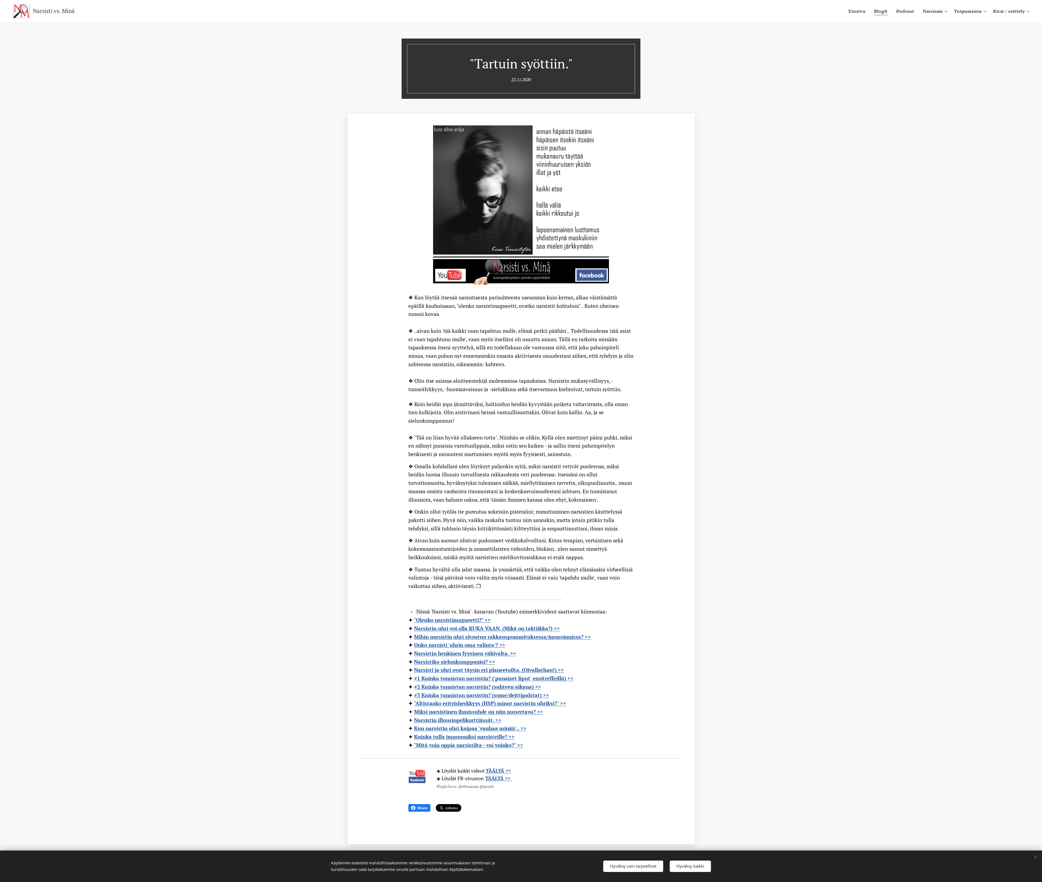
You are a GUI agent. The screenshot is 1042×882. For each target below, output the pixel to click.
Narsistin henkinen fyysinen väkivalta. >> (465, 653)
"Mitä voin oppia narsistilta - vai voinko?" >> (468, 745)
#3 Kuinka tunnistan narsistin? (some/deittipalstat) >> (481, 695)
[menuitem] (858, 11)
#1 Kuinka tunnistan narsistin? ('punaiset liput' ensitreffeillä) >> (493, 678)
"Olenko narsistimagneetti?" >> (452, 620)
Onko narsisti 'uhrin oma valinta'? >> (459, 644)
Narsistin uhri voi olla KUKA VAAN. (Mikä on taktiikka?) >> (487, 628)
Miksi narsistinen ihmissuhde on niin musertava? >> (478, 711)
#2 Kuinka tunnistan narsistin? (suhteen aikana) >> (477, 686)
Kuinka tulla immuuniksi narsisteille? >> (464, 736)
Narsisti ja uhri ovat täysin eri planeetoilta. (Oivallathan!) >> (489, 669)
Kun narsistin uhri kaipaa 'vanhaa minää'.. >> (470, 728)
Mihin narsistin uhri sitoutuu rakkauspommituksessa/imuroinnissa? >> (502, 636)
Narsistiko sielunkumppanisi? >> (454, 661)
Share (422, 808)
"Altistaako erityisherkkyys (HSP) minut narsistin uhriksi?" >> (490, 703)
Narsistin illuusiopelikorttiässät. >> (457, 720)
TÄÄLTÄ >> (497, 778)
